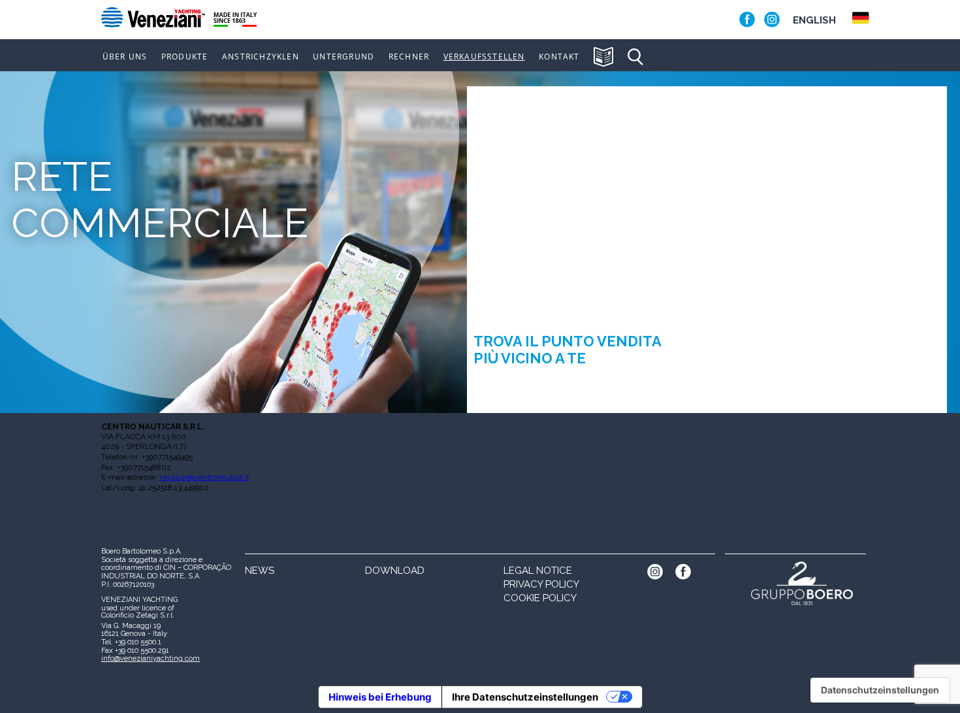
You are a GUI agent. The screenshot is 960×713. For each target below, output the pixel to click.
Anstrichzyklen (260, 57)
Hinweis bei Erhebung (380, 697)
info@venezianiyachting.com (150, 658)
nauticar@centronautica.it (204, 477)
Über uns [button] (125, 57)
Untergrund (343, 57)
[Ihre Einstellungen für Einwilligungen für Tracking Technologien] (880, 690)
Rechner (409, 57)
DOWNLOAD (394, 570)
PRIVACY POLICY (541, 584)
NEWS (259, 570)
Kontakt (559, 57)
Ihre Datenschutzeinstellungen (525, 697)
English (814, 20)
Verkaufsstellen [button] (484, 57)
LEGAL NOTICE (538, 570)
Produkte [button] (184, 57)
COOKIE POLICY (540, 598)
